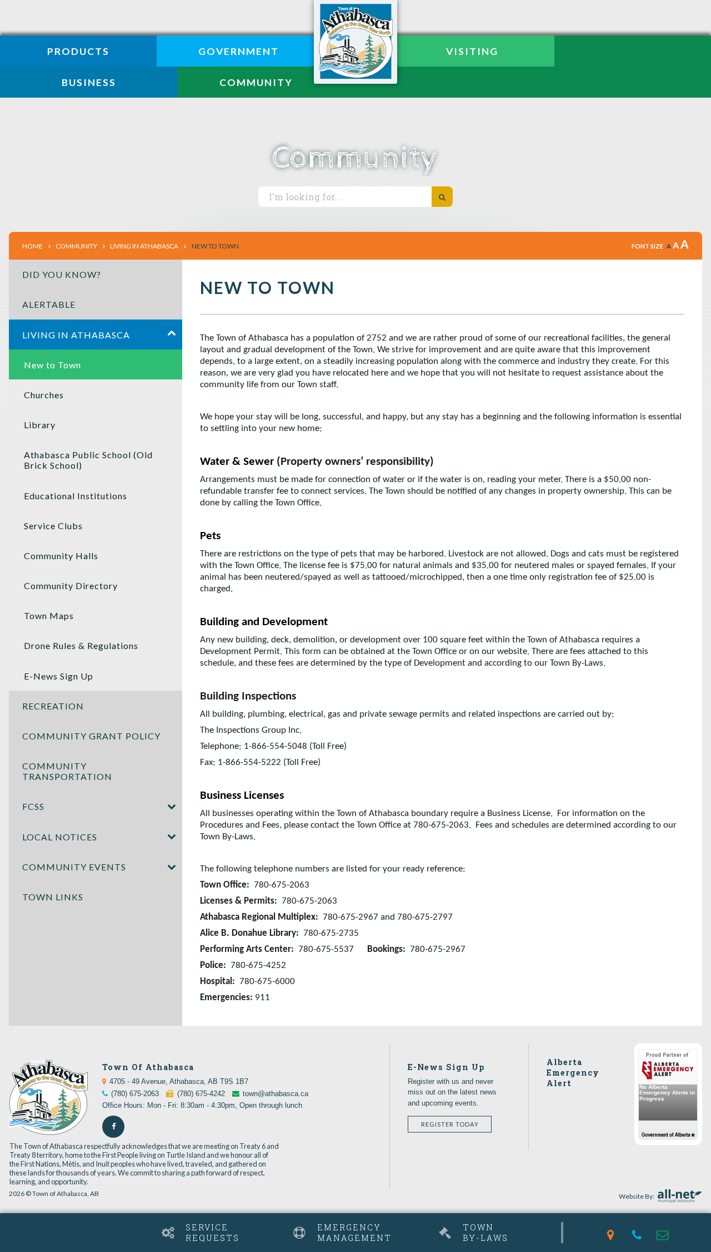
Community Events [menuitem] (74, 866)
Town (485, 1232)
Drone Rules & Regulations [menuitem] (81, 645)
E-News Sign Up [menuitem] (58, 676)
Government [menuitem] (238, 51)
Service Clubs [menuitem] (53, 525)
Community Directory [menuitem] (71, 585)
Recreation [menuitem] (53, 706)
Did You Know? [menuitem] (61, 274)
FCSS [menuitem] (33, 806)
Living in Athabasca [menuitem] (76, 335)
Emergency (354, 1232)
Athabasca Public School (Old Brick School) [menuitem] (88, 459)
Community (76, 246)
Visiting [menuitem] (472, 51)
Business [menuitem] (89, 82)
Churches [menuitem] (44, 394)
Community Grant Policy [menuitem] (91, 736)
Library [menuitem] (40, 424)
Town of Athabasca (355, 42)
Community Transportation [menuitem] (67, 771)
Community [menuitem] (256, 82)
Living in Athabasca (144, 246)
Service (212, 1232)
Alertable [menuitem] (49, 304)
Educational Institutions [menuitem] (75, 495)
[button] (171, 334)
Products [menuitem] (78, 51)
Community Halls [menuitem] (61, 555)
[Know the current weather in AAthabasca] (10, 1223)
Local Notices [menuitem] (59, 837)
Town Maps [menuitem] (49, 615)
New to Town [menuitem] (52, 364)
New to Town (215, 246)
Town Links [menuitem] (52, 896)
